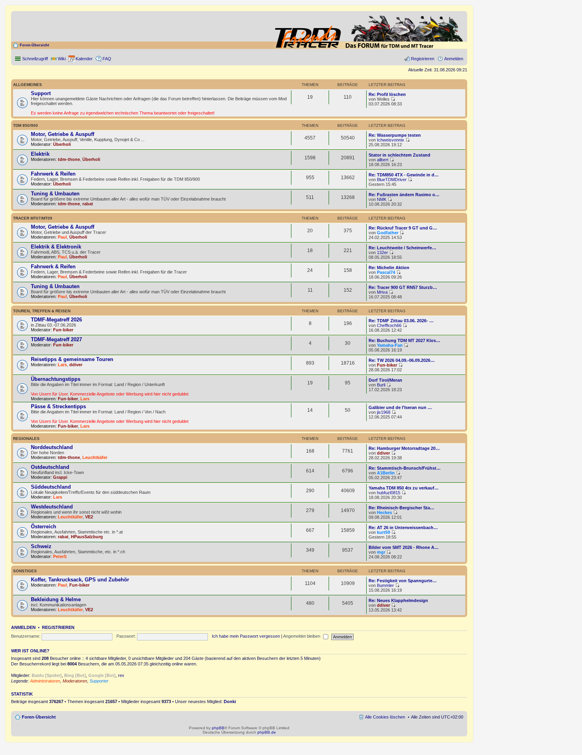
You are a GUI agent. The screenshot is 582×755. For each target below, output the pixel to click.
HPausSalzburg (87, 536)
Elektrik (40, 154)
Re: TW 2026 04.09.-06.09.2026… (402, 360)
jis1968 (383, 412)
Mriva (382, 292)
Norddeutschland (52, 447)
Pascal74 (386, 272)
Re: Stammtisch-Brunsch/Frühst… (405, 468)
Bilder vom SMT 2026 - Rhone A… (404, 547)
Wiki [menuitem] (62, 58)
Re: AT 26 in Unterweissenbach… (403, 527)
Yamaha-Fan (390, 345)
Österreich (43, 526)
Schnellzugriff (35, 58)
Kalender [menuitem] (84, 58)
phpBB (218, 728)
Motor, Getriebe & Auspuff (62, 134)
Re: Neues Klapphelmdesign (398, 600)
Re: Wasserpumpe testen (395, 135)
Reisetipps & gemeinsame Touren (72, 359)
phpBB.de (266, 732)
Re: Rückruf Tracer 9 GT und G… (403, 228)
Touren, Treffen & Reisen (41, 311)
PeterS (60, 556)
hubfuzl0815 (388, 492)
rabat (87, 203)
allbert (382, 159)
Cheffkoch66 (389, 325)
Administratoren (45, 681)
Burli (381, 384)
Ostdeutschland (50, 467)
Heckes (384, 512)
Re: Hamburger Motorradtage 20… (404, 448)
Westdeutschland (52, 507)
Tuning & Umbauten (55, 194)
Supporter (98, 681)
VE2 (89, 516)
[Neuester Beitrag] (393, 99)
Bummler (385, 585)
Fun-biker (63, 329)
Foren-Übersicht (34, 45)
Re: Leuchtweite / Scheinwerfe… (402, 247)
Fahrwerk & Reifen (53, 174)
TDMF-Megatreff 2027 (56, 339)
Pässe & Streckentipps (58, 406)
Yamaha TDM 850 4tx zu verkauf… (404, 487)
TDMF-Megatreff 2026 (56, 320)
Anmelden (23, 627)
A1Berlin (386, 472)
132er (382, 252)
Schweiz (41, 546)
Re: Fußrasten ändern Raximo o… (404, 194)
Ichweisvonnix (390, 140)
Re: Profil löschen (387, 94)
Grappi (60, 477)
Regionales (26, 438)
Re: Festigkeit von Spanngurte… (403, 580)
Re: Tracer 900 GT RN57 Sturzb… (403, 287)
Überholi (62, 144)
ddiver (75, 364)
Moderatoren (75, 681)
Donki (230, 701)
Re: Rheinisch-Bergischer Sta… (401, 507)
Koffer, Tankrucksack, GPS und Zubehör (80, 580)
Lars (62, 364)
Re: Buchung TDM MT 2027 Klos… (404, 340)
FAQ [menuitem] (107, 58)
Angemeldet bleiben (302, 636)
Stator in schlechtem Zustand (399, 155)
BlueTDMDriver (392, 179)
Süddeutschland (51, 487)
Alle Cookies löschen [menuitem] (385, 717)
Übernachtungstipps (55, 379)
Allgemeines (27, 84)
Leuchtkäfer (94, 457)
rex (121, 675)
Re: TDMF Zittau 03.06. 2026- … (401, 320)
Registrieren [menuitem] (422, 58)
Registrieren (58, 627)
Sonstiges (25, 571)
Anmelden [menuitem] (453, 58)
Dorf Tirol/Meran (385, 380)
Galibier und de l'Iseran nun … (400, 407)
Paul (62, 237)
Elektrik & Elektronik (56, 247)
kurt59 (383, 532)
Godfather (387, 232)
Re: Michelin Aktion (389, 267)
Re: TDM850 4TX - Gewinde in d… (404, 174)
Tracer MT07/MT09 (32, 218)
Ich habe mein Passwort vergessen (246, 636)
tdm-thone (69, 159)
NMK (381, 199)
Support (41, 93)
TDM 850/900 (25, 125)
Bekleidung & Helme (56, 599)
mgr (381, 552)
